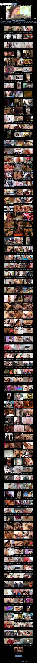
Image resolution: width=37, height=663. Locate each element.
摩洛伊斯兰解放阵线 (15, 21)
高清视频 (9, 21)
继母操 (31, 22)
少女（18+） (12, 23)
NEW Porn (20, 658)
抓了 (28, 21)
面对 (5, 21)
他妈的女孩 (31, 21)
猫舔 (20, 22)
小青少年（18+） (3, 22)
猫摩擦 (23, 22)
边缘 (25, 22)
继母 (29, 22)
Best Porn (16, 658)
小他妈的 (34, 21)
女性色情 (20, 21)
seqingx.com (17, 661)
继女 (27, 22)
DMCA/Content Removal (25, 661)
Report (14, 20)
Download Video (22, 20)
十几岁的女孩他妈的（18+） (19, 23)
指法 (7, 21)
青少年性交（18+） (6, 23)
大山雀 (3, 21)
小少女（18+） (16, 22)
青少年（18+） (24, 21)
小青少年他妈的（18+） (10, 22)
